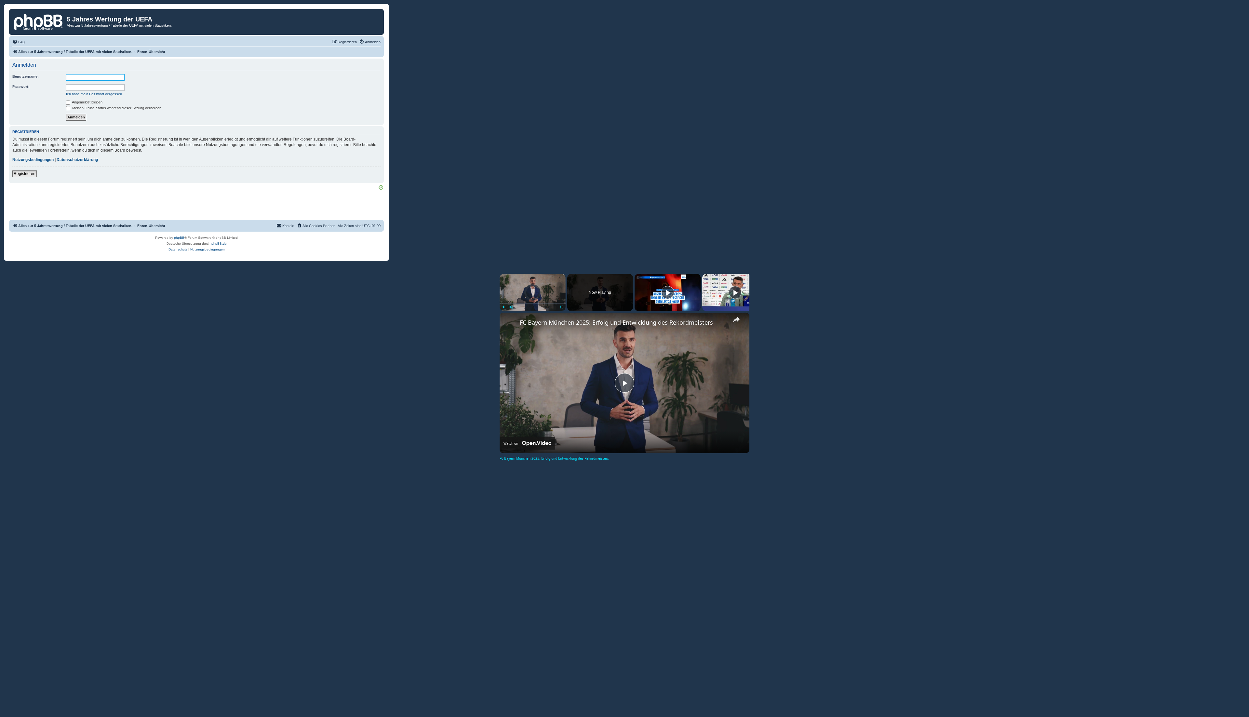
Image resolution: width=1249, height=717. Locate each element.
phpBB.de (219, 243)
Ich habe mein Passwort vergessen (94, 94)
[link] (510, 323)
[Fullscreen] (562, 307)
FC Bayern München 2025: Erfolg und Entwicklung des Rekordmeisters (616, 322)
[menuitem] (18, 42)
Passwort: (21, 86)
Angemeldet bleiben (86, 102)
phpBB (179, 237)
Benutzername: (25, 76)
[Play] (503, 307)
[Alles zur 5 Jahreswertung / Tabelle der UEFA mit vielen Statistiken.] (39, 21)
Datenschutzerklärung (77, 159)
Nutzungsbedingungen (33, 159)
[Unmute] (511, 307)
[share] (736, 319)
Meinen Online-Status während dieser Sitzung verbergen (116, 108)
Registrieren (24, 173)
